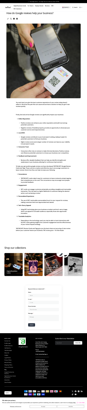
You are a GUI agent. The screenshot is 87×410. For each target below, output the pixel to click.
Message (30, 313)
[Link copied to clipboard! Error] (7, 18)
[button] (75, 7)
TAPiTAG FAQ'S (8, 350)
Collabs (6, 355)
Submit (31, 325)
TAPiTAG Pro (7, 348)
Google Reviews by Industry (9, 372)
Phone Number (32, 306)
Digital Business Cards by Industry (10, 376)
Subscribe (78, 343)
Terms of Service (8, 367)
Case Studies (7, 382)
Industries (7, 380)
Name (29, 292)
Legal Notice (7, 357)
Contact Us (7, 341)
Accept (43, 406)
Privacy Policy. (72, 402)
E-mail (30, 299)
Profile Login (7, 343)
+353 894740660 (39, 351)
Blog (5, 369)
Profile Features (8, 345)
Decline (71, 406)
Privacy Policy (8, 360)
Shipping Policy (8, 365)
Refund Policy (7, 362)
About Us (6, 353)
